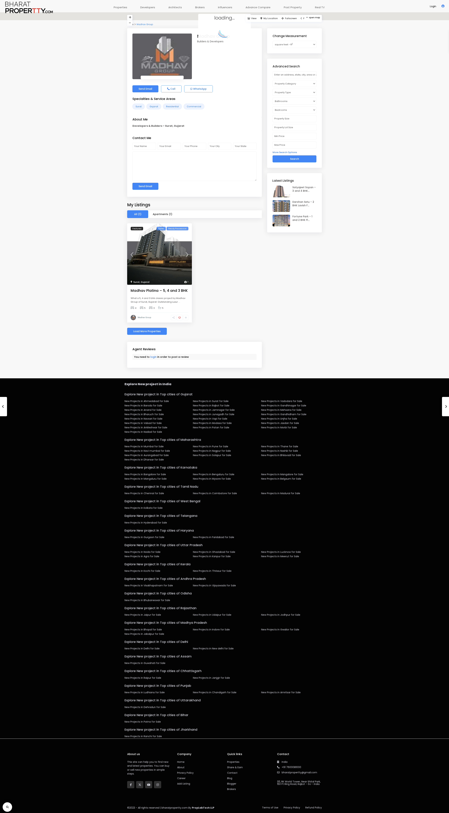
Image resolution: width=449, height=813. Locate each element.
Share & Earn (235, 767)
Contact (232, 773)
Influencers (225, 7)
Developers (147, 7)
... (179, 302)
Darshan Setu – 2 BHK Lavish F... (303, 203)
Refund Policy (313, 807)
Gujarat (154, 106)
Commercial (194, 106)
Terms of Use (270, 807)
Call (172, 89)
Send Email (145, 89)
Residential (172, 106)
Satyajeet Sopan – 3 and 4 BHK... (304, 189)
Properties (120, 7)
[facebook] (130, 784)
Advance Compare (258, 7)
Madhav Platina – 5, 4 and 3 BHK (159, 290)
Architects (175, 7)
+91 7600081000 (291, 767)
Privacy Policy (292, 807)
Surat (139, 106)
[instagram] (157, 784)
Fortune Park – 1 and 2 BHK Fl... (302, 218)
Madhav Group (144, 317)
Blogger (231, 783)
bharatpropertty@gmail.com (299, 772)
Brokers (200, 7)
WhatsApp (199, 89)
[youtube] (148, 784)
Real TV (320, 7)
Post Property (293, 7)
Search (294, 159)
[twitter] (139, 784)
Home (181, 762)
